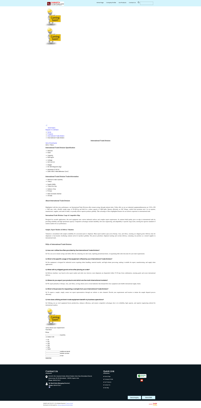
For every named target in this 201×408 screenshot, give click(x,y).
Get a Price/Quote (51, 143)
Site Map (106, 387)
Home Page (100, 2)
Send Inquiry (51, 128)
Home (49, 132)
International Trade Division (55, 136)
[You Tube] (141, 381)
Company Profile (111, 2)
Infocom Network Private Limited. (65, 405)
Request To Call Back (52, 130)
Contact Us (132, 2)
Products (50, 134)
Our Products (122, 2)
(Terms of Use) (69, 403)
